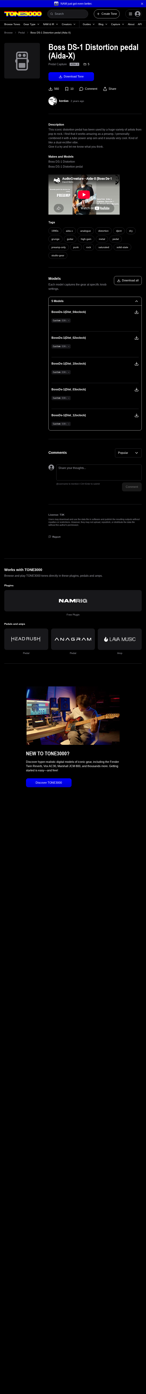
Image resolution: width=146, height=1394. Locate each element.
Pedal (21, 32)
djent (119, 230)
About (131, 24)
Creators (67, 24)
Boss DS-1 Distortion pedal (65, 166)
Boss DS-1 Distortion (61, 161)
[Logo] (23, 14)
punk (76, 247)
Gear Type (29, 24)
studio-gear (57, 255)
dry (131, 230)
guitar (70, 239)
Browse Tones (12, 24)
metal (102, 239)
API (140, 24)
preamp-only (58, 247)
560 (56, 88)
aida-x (69, 230)
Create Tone (109, 13)
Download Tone (74, 76)
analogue (85, 230)
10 (72, 88)
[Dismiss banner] (142, 3)
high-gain (86, 239)
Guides (87, 24)
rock (88, 247)
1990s (54, 230)
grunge (55, 239)
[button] (73, 3)
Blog (100, 24)
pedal (116, 239)
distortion (103, 230)
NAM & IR (48, 24)
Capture (115, 24)
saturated (103, 247)
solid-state (122, 247)
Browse (8, 32)
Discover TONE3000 (49, 782)
